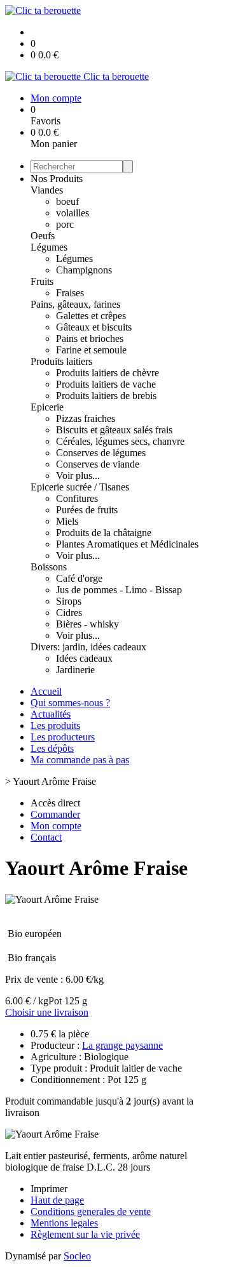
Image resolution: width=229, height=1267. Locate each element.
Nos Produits (57, 178)
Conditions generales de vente (91, 1211)
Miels (67, 521)
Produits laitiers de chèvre (107, 372)
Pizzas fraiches (85, 418)
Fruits (42, 281)
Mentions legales (64, 1223)
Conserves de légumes (101, 452)
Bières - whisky (87, 624)
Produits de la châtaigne (103, 532)
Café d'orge (79, 578)
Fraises (70, 292)
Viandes (47, 190)
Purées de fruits (87, 509)
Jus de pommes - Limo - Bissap (119, 589)
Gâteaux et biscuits (94, 327)
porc (65, 224)
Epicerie (47, 407)
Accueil (46, 691)
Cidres (69, 612)
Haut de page (57, 1200)
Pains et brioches (89, 338)
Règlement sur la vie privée (85, 1234)
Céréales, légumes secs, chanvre (120, 441)
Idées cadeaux (84, 658)
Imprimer (49, 1188)
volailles (72, 212)
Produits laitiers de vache (106, 384)
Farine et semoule (91, 350)
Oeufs (43, 235)
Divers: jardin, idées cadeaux (88, 646)
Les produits (55, 725)
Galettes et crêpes (91, 315)
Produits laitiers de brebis (106, 395)
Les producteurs (63, 737)
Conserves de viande (97, 464)
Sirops (68, 601)
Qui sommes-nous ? (70, 702)
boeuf (67, 201)
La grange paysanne (122, 1045)
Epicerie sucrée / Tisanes (80, 487)
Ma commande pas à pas (80, 759)
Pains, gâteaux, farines (75, 304)
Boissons (49, 566)
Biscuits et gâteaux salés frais (114, 429)
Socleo (77, 1256)
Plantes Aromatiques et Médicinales (127, 544)
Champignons (84, 270)
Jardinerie (75, 669)
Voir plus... (78, 475)
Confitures (77, 498)
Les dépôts (52, 748)
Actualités (51, 714)
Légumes (49, 247)
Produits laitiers (61, 361)
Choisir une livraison (46, 1012)
